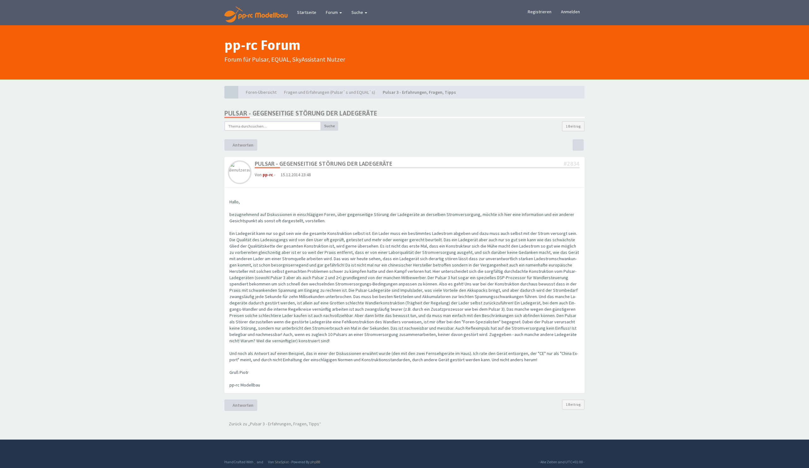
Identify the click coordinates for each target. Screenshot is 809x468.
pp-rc (268, 174)
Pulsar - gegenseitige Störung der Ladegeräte (300, 113)
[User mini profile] (240, 172)
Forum (332, 12)
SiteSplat (281, 461)
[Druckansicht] (578, 145)
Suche (357, 12)
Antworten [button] (242, 145)
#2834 (571, 163)
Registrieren (539, 12)
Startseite (306, 12)
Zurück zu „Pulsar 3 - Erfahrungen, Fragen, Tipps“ (274, 424)
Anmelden (570, 12)
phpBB (315, 461)
